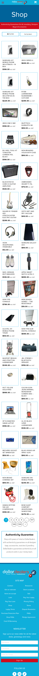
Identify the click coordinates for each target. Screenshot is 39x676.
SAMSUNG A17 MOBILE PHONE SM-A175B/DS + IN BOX (9, 61)
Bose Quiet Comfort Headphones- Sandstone (27, 506)
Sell (29, 591)
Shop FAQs (10, 615)
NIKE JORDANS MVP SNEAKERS (8, 271)
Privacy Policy (29, 599)
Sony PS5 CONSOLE (6, 298)
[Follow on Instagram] (20, 671)
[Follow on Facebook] (14, 671)
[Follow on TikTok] (24, 671)
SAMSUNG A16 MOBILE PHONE (27, 476)
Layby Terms (10, 607)
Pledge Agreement (28, 615)
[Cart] (35, 2)
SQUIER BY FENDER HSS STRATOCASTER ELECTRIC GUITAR (10, 212)
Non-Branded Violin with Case (29, 149)
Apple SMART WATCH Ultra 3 (28, 271)
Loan (10, 595)
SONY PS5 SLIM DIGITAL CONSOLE (29, 327)
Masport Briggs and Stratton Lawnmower (9, 358)
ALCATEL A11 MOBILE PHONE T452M (8, 328)
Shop (10, 603)
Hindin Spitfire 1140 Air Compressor (8, 505)
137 (32, 517)
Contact (10, 583)
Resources (28, 583)
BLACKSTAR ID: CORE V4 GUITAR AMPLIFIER (9, 181)
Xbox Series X (27, 58)
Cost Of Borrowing (10, 619)
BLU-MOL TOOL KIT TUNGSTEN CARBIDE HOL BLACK (9, 151)
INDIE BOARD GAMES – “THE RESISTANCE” (27, 299)
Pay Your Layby (28, 595)
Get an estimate (10, 587)
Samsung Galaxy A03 (29, 241)
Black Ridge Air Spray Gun (28, 449)
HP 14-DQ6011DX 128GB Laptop (8, 420)
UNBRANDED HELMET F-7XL (27, 180)
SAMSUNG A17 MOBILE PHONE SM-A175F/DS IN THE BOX (8, 92)
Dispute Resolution (28, 607)
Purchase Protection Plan (10, 611)
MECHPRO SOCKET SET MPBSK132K (9, 449)
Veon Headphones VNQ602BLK (7, 242)
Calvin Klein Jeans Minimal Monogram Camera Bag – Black (28, 389)
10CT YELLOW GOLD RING (7, 386)
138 (14, 522)
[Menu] (3, 2)
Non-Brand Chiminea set (8, 476)
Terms (29, 603)
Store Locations (28, 587)
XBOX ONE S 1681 (9, 121)
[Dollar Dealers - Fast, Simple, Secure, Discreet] (19, 2)
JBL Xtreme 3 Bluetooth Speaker (27, 358)
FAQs (29, 611)
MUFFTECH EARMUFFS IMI (27, 122)
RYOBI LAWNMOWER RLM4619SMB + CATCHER (27, 92)
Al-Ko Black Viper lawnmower (27, 421)
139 (19, 522)
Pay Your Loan (10, 599)
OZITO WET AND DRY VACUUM (28, 210)
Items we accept (10, 591)
